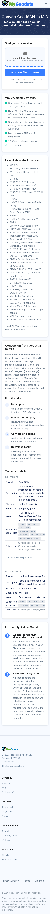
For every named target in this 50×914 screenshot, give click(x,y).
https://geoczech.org (14, 766)
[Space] (10, 748)
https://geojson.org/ (30, 543)
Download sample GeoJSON (23, 557)
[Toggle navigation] (45, 3)
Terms (26, 880)
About (5, 783)
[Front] (18, 3)
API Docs (6, 840)
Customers (7, 792)
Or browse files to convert (25, 72)
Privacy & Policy (10, 880)
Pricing (5, 816)
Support (5, 831)
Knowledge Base (9, 835)
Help (6, 855)
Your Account (10, 859)
